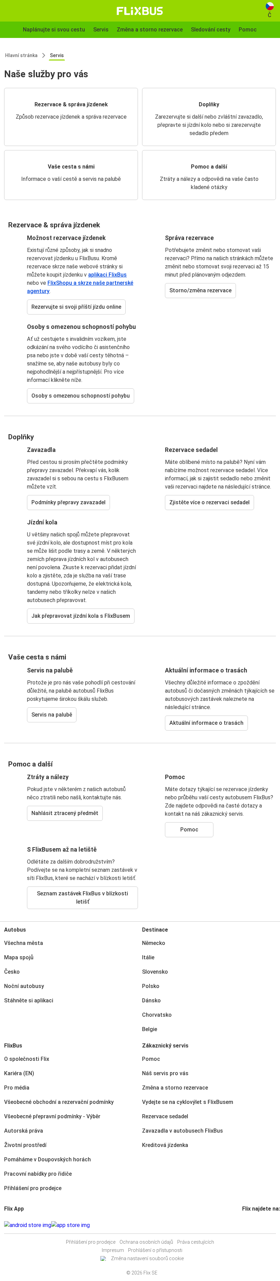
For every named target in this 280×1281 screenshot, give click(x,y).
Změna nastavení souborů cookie (147, 1258)
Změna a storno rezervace (175, 1087)
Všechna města (23, 943)
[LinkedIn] (249, 1225)
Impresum (113, 1250)
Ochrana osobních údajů (146, 1242)
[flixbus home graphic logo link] (140, 11)
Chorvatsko (157, 1015)
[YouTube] (247, 1225)
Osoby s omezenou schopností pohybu (80, 395)
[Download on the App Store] (70, 1225)
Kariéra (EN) (19, 1073)
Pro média (16, 1087)
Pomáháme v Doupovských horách (47, 1159)
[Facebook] (243, 1225)
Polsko (150, 986)
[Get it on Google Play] (27, 1225)
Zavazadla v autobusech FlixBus (182, 1130)
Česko (12, 972)
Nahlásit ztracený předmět (64, 813)
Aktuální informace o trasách (206, 723)
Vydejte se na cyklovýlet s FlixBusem (187, 1102)
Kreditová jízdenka (165, 1145)
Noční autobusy (24, 986)
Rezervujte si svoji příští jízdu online (76, 307)
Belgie (149, 1029)
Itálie (148, 957)
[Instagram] (245, 1225)
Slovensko (155, 972)
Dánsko (151, 1000)
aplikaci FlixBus (107, 274)
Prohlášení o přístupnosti (155, 1250)
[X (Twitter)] (251, 1225)
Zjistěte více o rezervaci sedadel (209, 502)
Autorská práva (23, 1130)
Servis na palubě (51, 714)
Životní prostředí (25, 1145)
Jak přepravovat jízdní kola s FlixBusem (80, 616)
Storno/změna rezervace (200, 290)
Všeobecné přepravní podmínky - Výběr (52, 1116)
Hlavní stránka (21, 55)
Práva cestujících (195, 1242)
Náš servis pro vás (165, 1073)
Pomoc (189, 829)
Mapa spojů (18, 957)
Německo (153, 943)
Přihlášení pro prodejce (32, 1188)
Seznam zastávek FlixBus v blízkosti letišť (82, 897)
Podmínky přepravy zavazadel (68, 502)
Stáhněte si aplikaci (28, 1000)
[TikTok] (253, 1225)
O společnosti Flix (26, 1059)
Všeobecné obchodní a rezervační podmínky (59, 1102)
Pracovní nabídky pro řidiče (38, 1174)
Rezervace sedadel (165, 1116)
